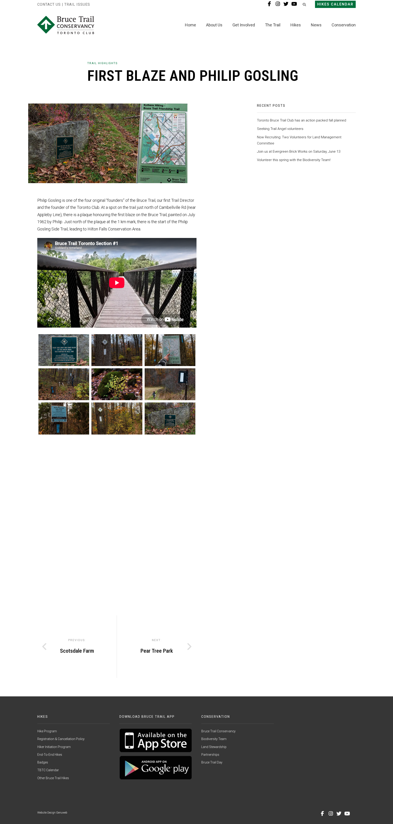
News (316, 25)
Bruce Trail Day (211, 762)
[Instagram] (331, 813)
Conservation (344, 25)
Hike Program (47, 731)
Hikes (295, 25)
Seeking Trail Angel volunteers (280, 129)
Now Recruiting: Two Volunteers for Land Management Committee (299, 140)
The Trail (272, 25)
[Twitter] (339, 813)
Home (190, 25)
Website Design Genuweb (52, 812)
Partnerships (210, 754)
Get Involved (243, 25)
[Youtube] (347, 813)
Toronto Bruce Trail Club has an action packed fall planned (301, 120)
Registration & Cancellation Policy (61, 739)
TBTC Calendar (48, 770)
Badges (42, 762)
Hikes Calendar (335, 4)
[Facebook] (322, 813)
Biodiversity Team (214, 739)
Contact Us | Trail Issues (63, 4)
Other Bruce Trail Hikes (53, 778)
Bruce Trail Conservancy (218, 731)
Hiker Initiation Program (54, 747)
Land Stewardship (214, 747)
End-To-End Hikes (49, 754)
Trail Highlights (102, 63)
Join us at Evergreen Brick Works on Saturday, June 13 (298, 151)
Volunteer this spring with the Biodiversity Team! (293, 160)
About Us (214, 25)
